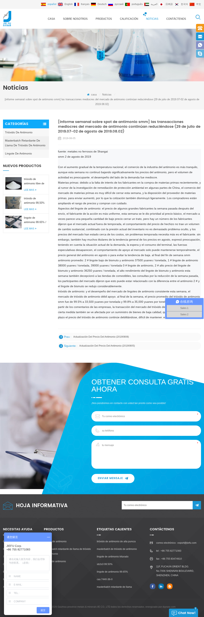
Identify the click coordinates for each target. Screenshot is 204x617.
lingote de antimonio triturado (112, 556)
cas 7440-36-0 (105, 579)
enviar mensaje (110, 478)
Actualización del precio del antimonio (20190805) (107, 345)
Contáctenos (176, 18)
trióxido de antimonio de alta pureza (116, 541)
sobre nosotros (75, 18)
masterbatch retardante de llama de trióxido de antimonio (25, 143)
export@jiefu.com (187, 542)
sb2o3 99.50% (105, 564)
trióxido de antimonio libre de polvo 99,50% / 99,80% (34, 182)
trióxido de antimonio (18, 132)
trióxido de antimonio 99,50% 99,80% (34, 201)
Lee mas (29, 190)
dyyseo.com (169, 606)
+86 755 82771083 (171, 550)
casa (51, 18)
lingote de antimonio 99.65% (112, 571)
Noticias (152, 18)
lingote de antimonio (18, 153)
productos (104, 18)
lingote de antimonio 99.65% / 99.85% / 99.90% (35, 220)
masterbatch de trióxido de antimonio (117, 549)
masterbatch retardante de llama (114, 587)
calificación (129, 18)
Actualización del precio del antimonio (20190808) (101, 336)
